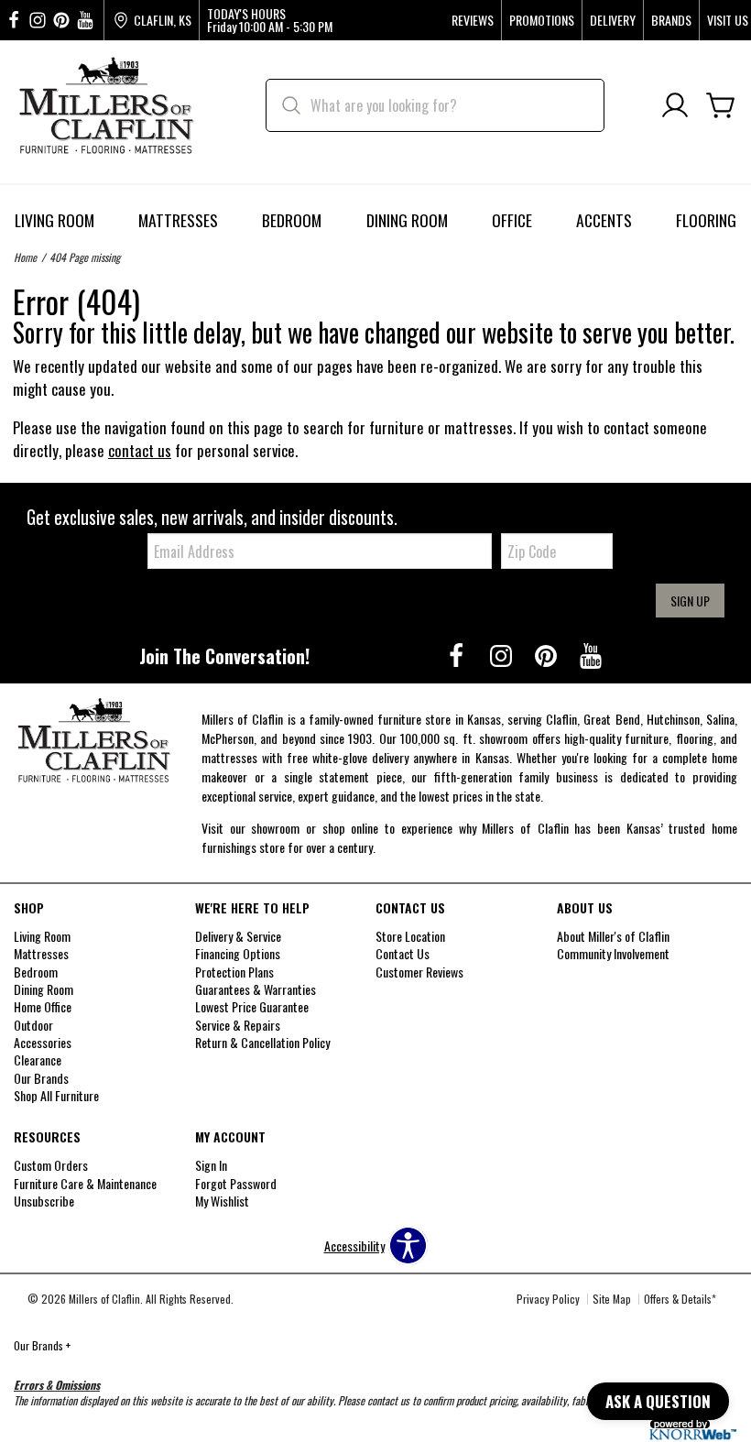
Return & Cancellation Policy (262, 1042)
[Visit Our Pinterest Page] (547, 654)
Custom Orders (51, 1164)
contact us (139, 450)
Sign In (211, 1164)
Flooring (706, 220)
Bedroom (291, 220)
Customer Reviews (419, 971)
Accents (604, 220)
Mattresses (178, 220)
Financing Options (237, 953)
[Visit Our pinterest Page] (61, 20)
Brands (671, 20)
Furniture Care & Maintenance (85, 1183)
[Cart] (720, 106)
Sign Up (690, 600)
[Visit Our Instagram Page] (502, 654)
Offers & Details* (680, 1298)
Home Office (42, 1006)
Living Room (54, 220)
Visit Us (727, 20)
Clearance (37, 1059)
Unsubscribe (44, 1200)
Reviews (473, 20)
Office (512, 220)
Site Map (612, 1298)
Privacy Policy (548, 1298)
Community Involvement (613, 953)
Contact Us (403, 953)
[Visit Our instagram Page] (38, 20)
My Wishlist (222, 1200)
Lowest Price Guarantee (252, 1006)
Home (25, 257)
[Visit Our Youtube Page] (590, 654)
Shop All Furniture (56, 1095)
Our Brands (42, 1345)
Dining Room (407, 220)
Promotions (541, 20)
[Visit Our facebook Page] (14, 20)
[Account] (675, 106)
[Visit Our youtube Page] (85, 20)
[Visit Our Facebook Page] (457, 654)
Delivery (613, 20)
